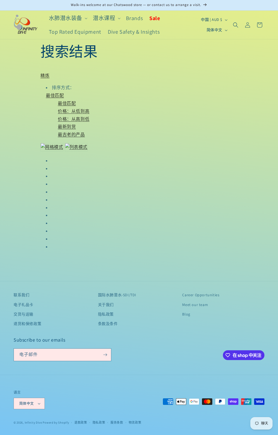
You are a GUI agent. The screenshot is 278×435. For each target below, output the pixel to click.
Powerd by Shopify (56, 422)
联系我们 (21, 294)
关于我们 (106, 304)
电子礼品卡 (23, 304)
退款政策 (80, 422)
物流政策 (135, 422)
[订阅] (105, 354)
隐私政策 (106, 314)
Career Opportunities (200, 294)
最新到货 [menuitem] (67, 127)
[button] (68, 18)
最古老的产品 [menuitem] (71, 134)
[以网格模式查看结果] (52, 147)
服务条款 (116, 422)
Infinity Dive (33, 422)
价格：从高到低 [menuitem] (73, 119)
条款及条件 (108, 323)
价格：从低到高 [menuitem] (73, 111)
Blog (186, 314)
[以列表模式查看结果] (76, 147)
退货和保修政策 (27, 323)
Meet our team (195, 304)
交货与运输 (23, 314)
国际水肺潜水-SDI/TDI (117, 294)
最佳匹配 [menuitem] (67, 103)
